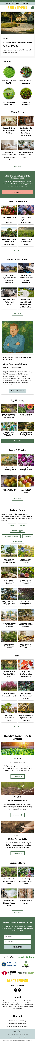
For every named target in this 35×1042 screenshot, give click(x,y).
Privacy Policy (25, 1034)
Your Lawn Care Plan (17, 762)
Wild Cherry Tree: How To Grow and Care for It (26, 696)
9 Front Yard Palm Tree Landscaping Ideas (26, 434)
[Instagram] (15, 990)
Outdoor (5, 38)
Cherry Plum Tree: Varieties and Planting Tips (26, 603)
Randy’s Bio (10, 3)
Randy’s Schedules (22, 3)
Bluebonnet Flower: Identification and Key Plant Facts (26, 560)
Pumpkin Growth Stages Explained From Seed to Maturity (9, 469)
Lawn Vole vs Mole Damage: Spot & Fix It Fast (9, 881)
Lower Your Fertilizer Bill (17, 801)
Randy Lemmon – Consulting (17, 1021)
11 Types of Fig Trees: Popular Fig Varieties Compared (26, 582)
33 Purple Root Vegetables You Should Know (26, 469)
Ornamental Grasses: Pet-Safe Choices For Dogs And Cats (9, 416)
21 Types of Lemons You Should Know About (9, 489)
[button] (2, 7)
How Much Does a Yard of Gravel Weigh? (9, 302)
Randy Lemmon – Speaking (17, 1023)
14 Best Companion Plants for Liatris (26, 415)
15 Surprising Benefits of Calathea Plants (25, 881)
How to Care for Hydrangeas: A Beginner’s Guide (25, 220)
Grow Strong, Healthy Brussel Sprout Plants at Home (9, 241)
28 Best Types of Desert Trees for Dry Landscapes (9, 624)
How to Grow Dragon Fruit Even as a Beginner (9, 220)
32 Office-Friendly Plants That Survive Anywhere (9, 434)
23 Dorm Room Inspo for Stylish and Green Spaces (26, 154)
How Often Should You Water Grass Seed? (26, 241)
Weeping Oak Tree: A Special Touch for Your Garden (26, 717)
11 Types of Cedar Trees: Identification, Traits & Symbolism (9, 603)
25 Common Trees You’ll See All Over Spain (9, 674)
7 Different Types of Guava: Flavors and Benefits (26, 490)
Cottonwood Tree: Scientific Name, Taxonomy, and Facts (9, 560)
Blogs (8, 1034)
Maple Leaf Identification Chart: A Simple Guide (26, 674)
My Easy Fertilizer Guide (17, 839)
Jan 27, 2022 (17, 835)
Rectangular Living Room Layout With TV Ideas (9, 130)
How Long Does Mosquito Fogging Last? (9, 903)
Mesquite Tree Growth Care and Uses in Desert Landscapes (25, 624)
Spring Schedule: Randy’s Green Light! (17, 1)
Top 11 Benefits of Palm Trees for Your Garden (9, 717)
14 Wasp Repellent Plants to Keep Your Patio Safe (9, 582)
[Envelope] (19, 990)
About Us (12, 1034)
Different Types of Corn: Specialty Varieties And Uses (26, 646)
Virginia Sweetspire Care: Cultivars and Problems (9, 646)
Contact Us (18, 1034)
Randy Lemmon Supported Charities (17, 1026)
